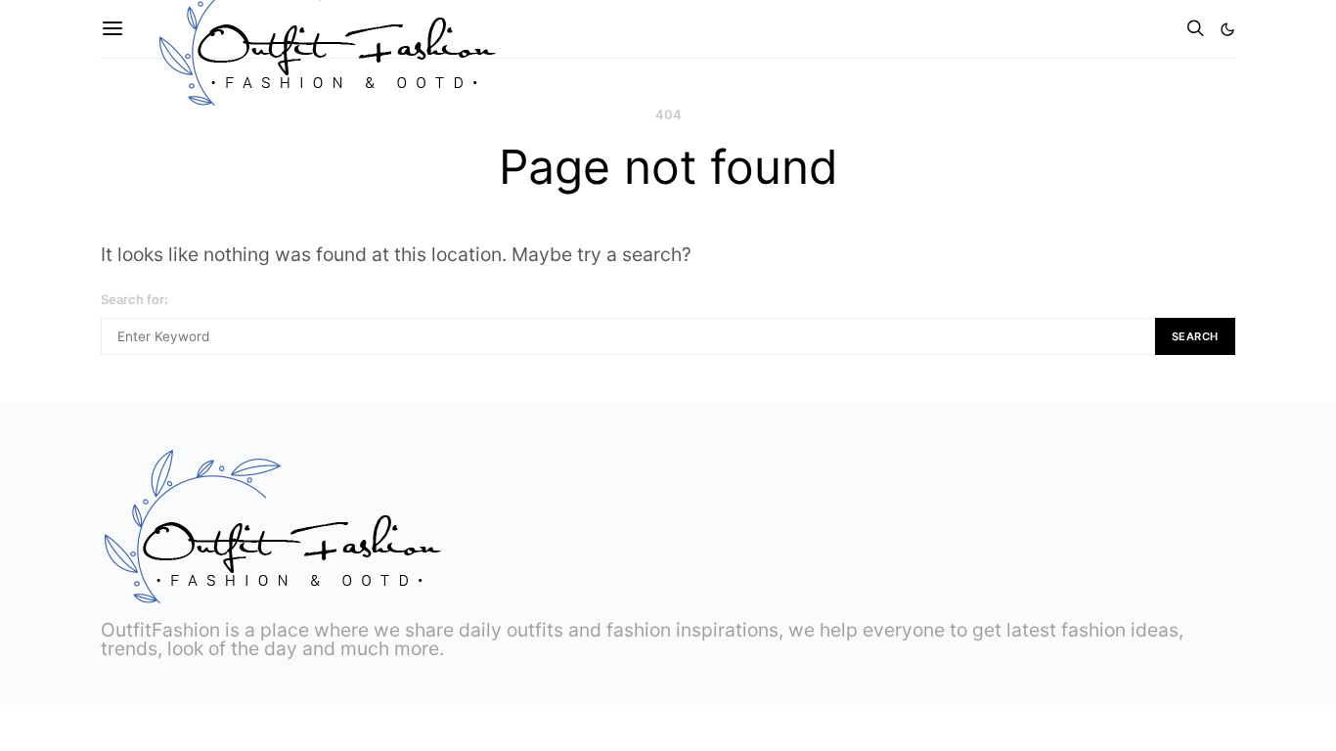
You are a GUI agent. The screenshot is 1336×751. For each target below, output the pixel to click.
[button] (1227, 29)
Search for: (134, 299)
